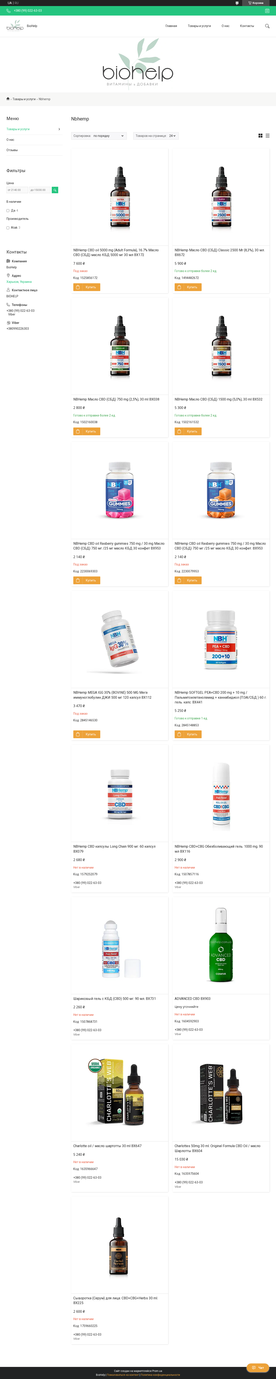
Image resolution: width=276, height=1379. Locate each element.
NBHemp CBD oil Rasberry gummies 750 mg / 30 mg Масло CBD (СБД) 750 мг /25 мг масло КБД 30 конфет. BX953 (220, 545)
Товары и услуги (199, 26)
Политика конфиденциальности (160, 1374)
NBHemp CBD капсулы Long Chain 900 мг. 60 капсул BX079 (114, 848)
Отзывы (12, 150)
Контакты (247, 26)
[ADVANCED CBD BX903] (221, 945)
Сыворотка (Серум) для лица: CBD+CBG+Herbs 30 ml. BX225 (115, 1300)
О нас (225, 26)
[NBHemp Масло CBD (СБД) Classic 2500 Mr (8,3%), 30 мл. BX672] (221, 196)
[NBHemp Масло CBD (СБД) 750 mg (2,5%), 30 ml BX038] (119, 346)
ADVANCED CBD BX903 (193, 999)
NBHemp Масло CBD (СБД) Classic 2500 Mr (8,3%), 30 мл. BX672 (220, 252)
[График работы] (267, 11)
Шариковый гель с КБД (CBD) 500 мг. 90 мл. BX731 (114, 999)
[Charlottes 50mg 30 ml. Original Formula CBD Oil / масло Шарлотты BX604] (221, 1092)
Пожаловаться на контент (123, 1374)
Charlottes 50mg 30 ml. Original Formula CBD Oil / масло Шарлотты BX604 (217, 1148)
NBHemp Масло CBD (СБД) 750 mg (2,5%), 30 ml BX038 (116, 399)
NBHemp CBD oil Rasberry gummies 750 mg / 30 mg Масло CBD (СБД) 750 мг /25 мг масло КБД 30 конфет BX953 (119, 545)
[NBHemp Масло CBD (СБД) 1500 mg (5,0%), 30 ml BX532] (221, 346)
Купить (91, 287)
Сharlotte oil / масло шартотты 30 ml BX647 (107, 1146)
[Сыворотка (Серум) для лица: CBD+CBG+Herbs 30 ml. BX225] (119, 1245)
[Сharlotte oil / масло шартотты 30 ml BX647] (119, 1092)
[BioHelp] (15, 26)
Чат (261, 1368)
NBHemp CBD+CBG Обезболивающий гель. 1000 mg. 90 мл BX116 (219, 848)
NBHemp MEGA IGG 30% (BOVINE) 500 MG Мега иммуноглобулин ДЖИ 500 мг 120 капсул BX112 (112, 694)
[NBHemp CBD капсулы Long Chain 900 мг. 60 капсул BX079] (119, 793)
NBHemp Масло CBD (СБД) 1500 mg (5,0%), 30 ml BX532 (219, 399)
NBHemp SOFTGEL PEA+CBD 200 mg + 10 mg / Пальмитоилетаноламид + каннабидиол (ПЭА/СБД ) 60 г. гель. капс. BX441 (221, 697)
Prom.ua (157, 1371)
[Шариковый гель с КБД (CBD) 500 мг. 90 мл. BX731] (119, 945)
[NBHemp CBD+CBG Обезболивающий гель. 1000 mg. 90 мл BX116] (221, 793)
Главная (171, 26)
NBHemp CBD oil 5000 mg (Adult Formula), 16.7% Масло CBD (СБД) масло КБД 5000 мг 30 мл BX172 (116, 252)
